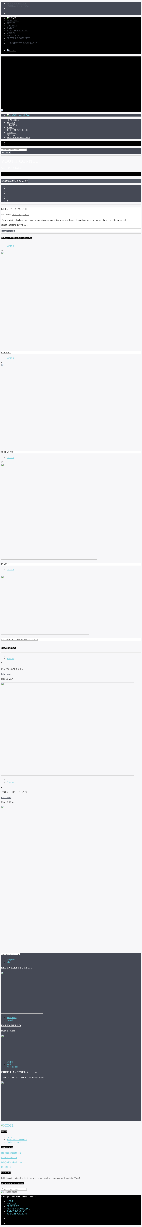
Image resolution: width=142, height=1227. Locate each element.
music (9, 1064)
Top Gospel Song (14, 792)
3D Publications (17, 30)
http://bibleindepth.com (11, 1153)
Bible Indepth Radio (22, 115)
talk (8, 962)
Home (9, 1137)
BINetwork (6, 674)
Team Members (16, 3)
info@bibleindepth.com (11, 1162)
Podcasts (13, 35)
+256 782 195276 (9, 1157)
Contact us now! (18, 6)
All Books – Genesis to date (19, 639)
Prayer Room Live (18, 38)
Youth (25, 215)
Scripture (11, 959)
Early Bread (11, 1025)
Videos (11, 33)
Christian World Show (19, 1072)
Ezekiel (6, 352)
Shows (11, 23)
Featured (13, 20)
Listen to (10, 246)
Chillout (16, 215)
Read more (8, 231)
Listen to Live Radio (23, 43)
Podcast (12, 1204)
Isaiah (5, 564)
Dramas (12, 25)
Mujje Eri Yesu (12, 668)
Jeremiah (7, 452)
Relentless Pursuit (16, 967)
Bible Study (12, 1017)
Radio (10, 28)
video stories (12, 1067)
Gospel (10, 1020)
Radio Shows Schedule (17, 1139)
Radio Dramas (16, 1211)
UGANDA (6, 1167)
